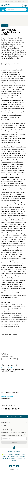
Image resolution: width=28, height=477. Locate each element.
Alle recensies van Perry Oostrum (10, 326)
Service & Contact (21, 458)
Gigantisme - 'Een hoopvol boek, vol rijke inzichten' (13, 370)
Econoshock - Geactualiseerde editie (8, 355)
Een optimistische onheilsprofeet (10, 392)
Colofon (4, 456)
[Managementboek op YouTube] (14, 466)
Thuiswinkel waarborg (8, 454)
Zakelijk (3, 426)
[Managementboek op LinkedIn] (10, 466)
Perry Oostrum (6, 63)
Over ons (14, 460)
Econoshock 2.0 (5, 398)
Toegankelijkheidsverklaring (8, 458)
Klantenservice (5, 422)
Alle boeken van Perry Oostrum (9, 324)
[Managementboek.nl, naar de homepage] (5, 6)
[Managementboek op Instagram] (17, 466)
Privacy (8, 456)
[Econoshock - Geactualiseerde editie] (6, 344)
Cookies (13, 456)
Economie (5, 13)
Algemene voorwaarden (20, 454)
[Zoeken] (25, 9)
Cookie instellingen (20, 456)
